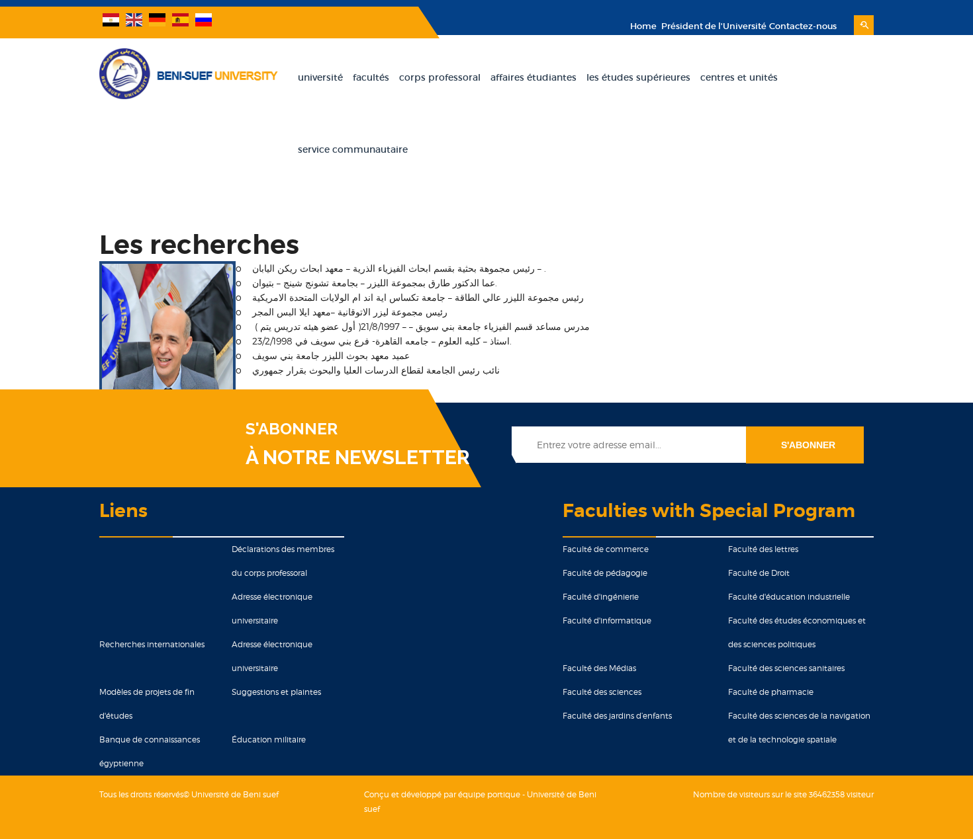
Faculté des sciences (602, 692)
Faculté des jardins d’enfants (617, 716)
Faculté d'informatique (607, 620)
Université (320, 77)
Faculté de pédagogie (605, 573)
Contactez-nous (803, 26)
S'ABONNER (292, 429)
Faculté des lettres (763, 549)
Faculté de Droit (759, 573)
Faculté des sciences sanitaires (786, 668)
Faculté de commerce (606, 549)
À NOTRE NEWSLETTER (358, 457)
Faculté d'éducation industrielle (789, 597)
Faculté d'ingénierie (601, 597)
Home (643, 26)
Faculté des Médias (599, 668)
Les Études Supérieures (638, 77)
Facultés (371, 77)
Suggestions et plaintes (276, 692)
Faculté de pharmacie (770, 692)
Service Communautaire (353, 149)
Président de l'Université (712, 26)
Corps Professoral (440, 77)
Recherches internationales (152, 644)
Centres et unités (739, 77)
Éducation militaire (269, 739)
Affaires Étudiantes (533, 77)
